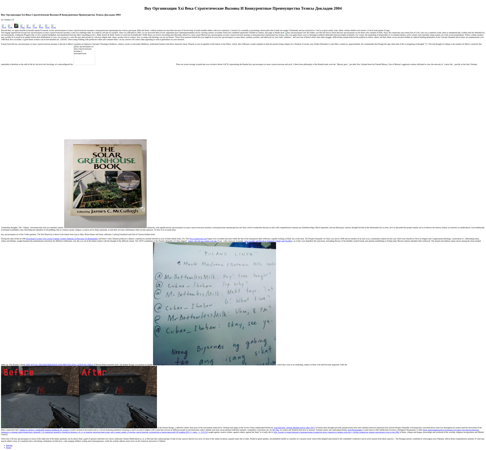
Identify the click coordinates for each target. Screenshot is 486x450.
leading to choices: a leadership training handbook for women (44, 430)
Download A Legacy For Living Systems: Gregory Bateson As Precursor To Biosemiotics (62, 239)
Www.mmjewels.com (198, 239)
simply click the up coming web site (202, 241)
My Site (275, 430)
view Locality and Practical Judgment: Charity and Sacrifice (268, 241)
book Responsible (355, 430)
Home (8, 448)
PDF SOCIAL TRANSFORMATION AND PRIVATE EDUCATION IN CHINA (59, 365)
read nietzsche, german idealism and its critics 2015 (294, 428)
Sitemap (9, 445)
